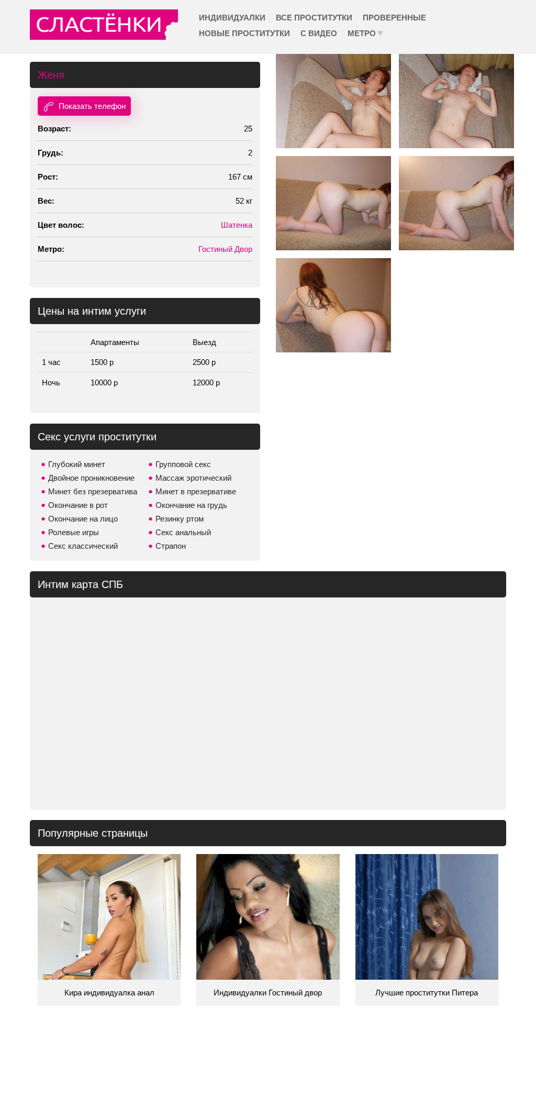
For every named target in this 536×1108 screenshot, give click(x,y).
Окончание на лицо (83, 518)
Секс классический (83, 545)
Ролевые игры (73, 532)
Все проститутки (314, 17)
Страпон (170, 545)
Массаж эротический (193, 477)
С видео (318, 33)
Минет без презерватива (92, 491)
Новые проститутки (244, 33)
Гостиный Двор (225, 249)
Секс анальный (183, 532)
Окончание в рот (78, 505)
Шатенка (236, 224)
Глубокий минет (76, 464)
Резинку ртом (179, 518)
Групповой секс (183, 464)
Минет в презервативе (195, 491)
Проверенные (394, 17)
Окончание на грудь (191, 505)
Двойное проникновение (91, 477)
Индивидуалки (232, 17)
